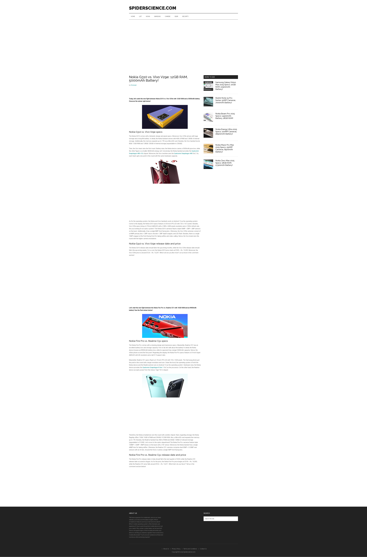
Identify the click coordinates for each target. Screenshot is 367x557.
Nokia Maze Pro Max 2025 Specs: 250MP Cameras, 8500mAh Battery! (224, 148)
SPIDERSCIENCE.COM (152, 8)
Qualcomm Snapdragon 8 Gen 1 (153, 367)
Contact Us (203, 549)
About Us (166, 549)
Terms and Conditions (190, 549)
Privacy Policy (176, 549)
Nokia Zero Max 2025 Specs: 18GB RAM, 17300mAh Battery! (224, 162)
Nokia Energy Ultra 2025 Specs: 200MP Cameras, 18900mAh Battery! (226, 131)
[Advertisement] (183, 34)
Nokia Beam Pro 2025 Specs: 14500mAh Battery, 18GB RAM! (225, 115)
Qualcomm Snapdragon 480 (183, 153)
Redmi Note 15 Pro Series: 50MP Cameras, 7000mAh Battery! (225, 100)
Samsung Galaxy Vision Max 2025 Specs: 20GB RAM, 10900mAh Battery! (225, 85)
